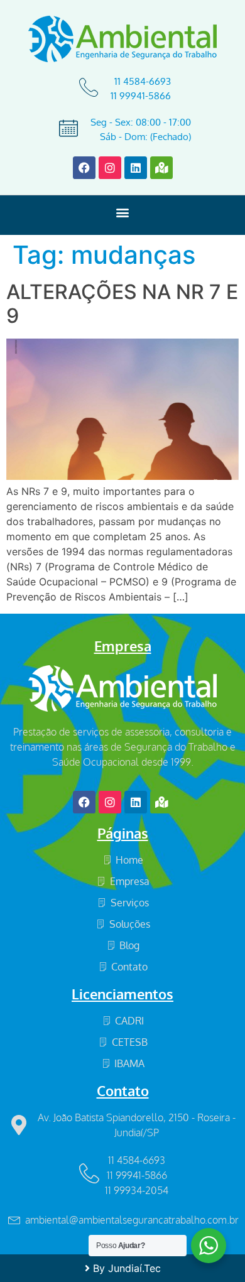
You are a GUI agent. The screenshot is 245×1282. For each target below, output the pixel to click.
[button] (122, 212)
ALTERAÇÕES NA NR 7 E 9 (122, 304)
